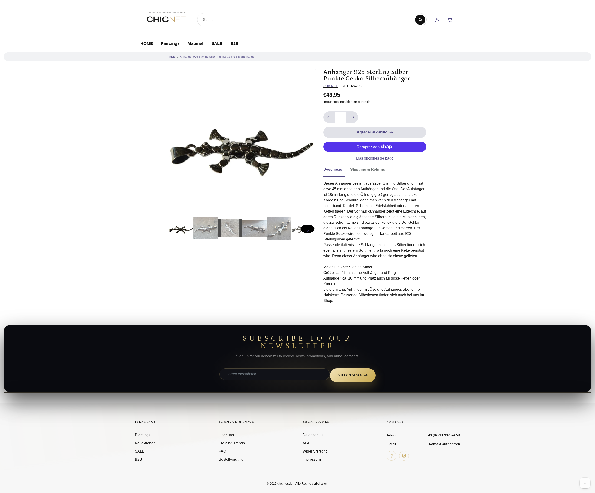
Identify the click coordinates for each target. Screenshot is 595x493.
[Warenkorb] (450, 20)
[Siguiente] (307, 229)
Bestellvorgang (231, 459)
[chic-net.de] (166, 19)
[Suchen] (420, 20)
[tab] (336, 171)
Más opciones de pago (374, 158)
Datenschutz (313, 435)
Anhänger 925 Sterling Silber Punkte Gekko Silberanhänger (217, 56)
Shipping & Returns (367, 169)
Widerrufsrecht (315, 451)
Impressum (312, 459)
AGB (307, 443)
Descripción (334, 169)
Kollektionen (145, 443)
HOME (146, 43)
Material (195, 43)
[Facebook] (391, 456)
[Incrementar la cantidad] (352, 117)
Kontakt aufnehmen (444, 444)
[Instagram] (404, 456)
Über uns (226, 435)
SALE (216, 43)
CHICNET (330, 86)
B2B (234, 43)
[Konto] (437, 20)
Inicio (172, 56)
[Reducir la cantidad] (329, 117)
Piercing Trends (232, 443)
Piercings (170, 43)
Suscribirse (350, 375)
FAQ (222, 451)
